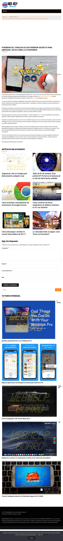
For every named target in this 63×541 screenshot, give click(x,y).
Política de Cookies (11, 514)
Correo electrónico (7, 270)
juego (34, 98)
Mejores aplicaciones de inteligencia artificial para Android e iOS (22, 382)
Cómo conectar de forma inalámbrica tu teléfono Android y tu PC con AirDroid (46, 205)
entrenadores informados (45, 96)
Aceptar (31, 538)
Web (3, 277)
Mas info (40, 534)
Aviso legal (18, 512)
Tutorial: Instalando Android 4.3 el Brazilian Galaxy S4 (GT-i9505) (22, 496)
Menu (5, 11)
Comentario (5, 248)
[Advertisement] (31, 33)
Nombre (4, 264)
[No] (61, 536)
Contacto (19, 514)
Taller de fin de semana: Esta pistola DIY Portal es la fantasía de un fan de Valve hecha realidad (46, 175)
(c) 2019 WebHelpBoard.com (8, 512)
